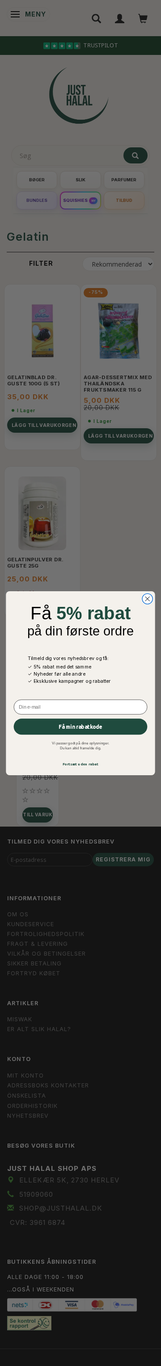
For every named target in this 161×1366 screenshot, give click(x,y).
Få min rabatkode (80, 726)
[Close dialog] (147, 598)
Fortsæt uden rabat (81, 764)
